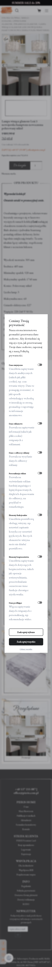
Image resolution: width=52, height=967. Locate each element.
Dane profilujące (15, 603)
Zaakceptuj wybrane (26, 632)
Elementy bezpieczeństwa (19, 557)
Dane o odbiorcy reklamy (19, 453)
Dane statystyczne (16, 365)
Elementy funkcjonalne (18, 515)
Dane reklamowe (15, 423)
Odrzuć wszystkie (26, 649)
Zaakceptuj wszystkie (26, 641)
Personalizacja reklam (17, 473)
